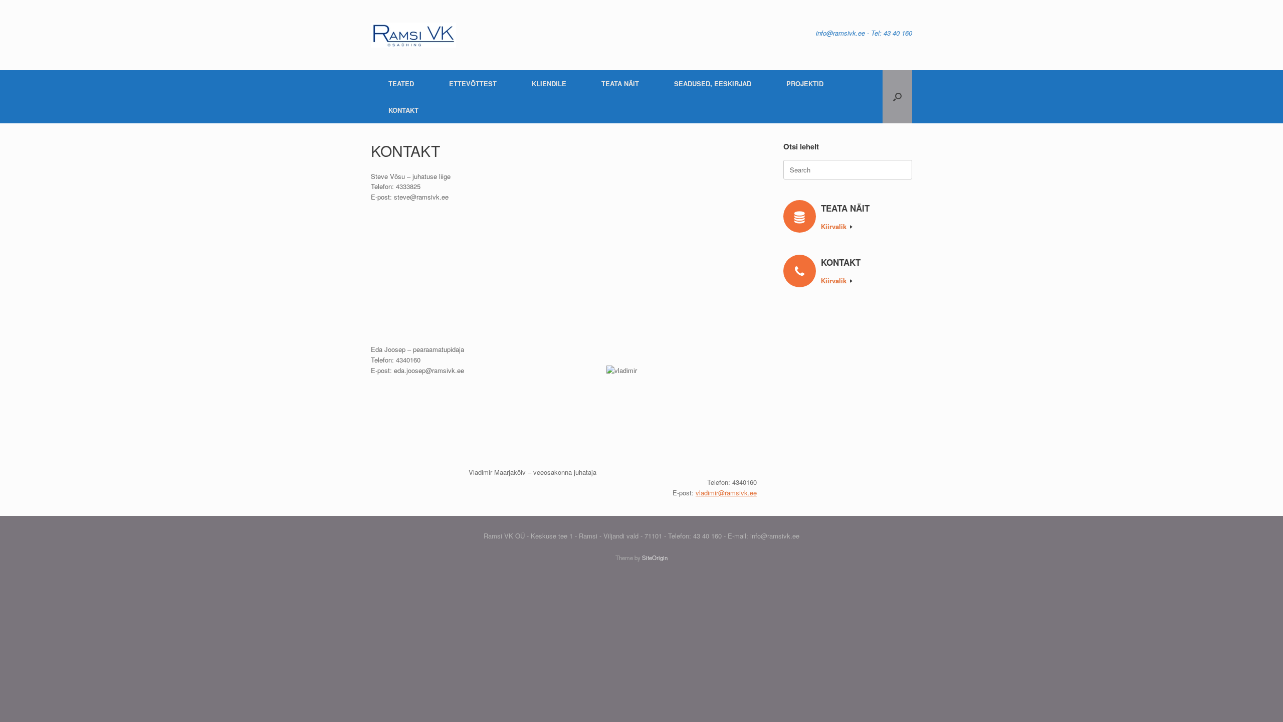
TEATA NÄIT (620, 83)
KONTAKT (403, 110)
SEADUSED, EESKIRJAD (712, 83)
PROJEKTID (804, 83)
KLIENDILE (549, 83)
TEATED (401, 83)
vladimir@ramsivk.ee (726, 492)
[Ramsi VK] (413, 35)
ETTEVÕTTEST (473, 83)
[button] (897, 96)
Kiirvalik (834, 226)
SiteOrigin (655, 558)
